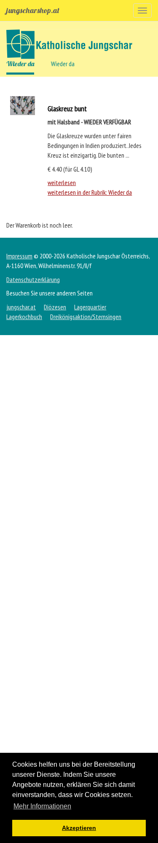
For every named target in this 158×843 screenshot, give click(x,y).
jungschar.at (21, 307)
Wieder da (20, 63)
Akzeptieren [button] (79, 827)
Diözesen (55, 307)
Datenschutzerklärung (33, 279)
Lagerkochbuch (24, 316)
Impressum (19, 256)
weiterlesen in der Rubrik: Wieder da (90, 192)
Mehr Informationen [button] (42, 806)
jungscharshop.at (32, 10)
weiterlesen (62, 182)
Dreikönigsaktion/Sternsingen (85, 316)
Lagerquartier (90, 307)
